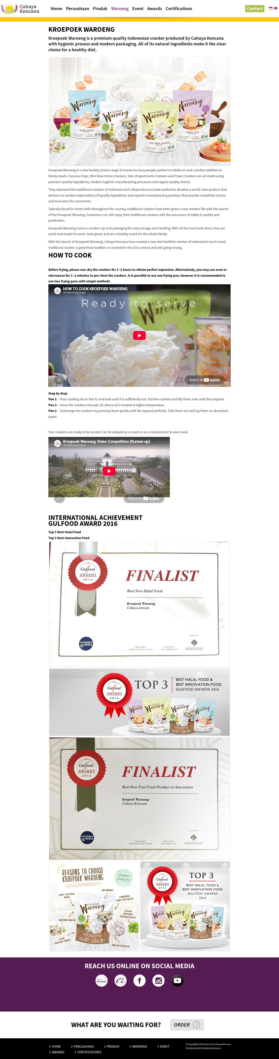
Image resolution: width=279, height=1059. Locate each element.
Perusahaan (77, 8)
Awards (154, 8)
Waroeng (119, 8)
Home (56, 8)
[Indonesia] (271, 8)
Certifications (179, 8)
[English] (276, 8)
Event (137, 8)
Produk (100, 8)
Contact (255, 8)
